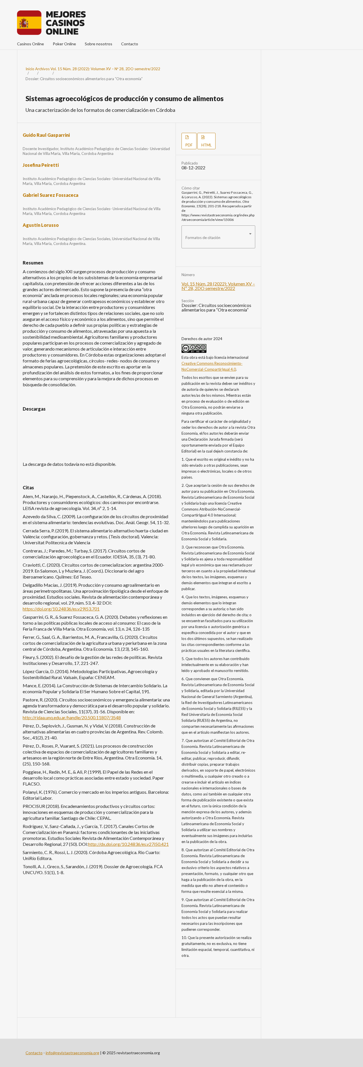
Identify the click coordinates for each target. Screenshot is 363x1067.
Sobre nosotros (98, 43)
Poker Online (64, 43)
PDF (189, 145)
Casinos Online (30, 43)
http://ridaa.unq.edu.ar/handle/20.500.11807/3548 (72, 717)
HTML (206, 145)
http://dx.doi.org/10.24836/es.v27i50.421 (128, 844)
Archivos (42, 69)
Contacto (129, 43)
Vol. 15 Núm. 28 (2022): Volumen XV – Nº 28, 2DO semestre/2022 (105, 69)
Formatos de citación (202, 237)
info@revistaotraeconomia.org (72, 1052)
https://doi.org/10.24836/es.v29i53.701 (61, 608)
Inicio (30, 69)
